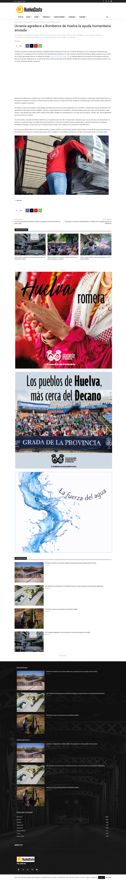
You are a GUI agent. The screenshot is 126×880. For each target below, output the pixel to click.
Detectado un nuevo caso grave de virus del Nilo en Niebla (61, 609)
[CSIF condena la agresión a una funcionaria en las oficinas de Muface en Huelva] (30, 244)
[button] (107, 17)
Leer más (108, 877)
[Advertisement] (78, 9)
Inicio (16, 22)
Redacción (19, 200)
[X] (109, 1)
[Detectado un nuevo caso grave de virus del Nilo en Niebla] (29, 618)
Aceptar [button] (101, 877)
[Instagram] (106, 1)
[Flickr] (27, 869)
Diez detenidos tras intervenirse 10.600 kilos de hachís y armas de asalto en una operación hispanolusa (74, 586)
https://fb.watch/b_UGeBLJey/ (59, 56)
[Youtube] (111, 1)
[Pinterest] (36, 46)
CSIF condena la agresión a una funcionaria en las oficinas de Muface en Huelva (67, 632)
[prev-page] (16, 263)
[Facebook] (103, 1)
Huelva (20, 22)
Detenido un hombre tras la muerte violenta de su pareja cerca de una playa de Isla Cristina (70, 563)
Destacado (17, 254)
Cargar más (62, 655)
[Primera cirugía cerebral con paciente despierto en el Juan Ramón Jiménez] (95, 244)
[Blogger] (18, 869)
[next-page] (19, 263)
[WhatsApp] (40, 46)
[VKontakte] (37, 869)
